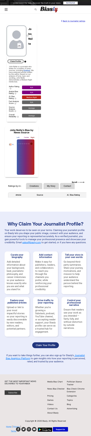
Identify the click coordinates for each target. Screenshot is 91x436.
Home (8, 426)
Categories (72, 396)
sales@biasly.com (31, 242)
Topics (70, 400)
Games (50, 400)
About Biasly (53, 413)
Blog (69, 404)
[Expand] (6, 9)
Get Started (70, 3)
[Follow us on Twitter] (23, 429)
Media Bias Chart (55, 381)
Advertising (72, 408)
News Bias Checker (56, 389)
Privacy (16, 426)
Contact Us (52, 408)
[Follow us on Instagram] (29, 429)
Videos (50, 404)
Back (74, 21)
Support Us (60, 429)
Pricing (50, 396)
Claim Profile (15, 61)
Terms (13, 431)
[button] (36, 9)
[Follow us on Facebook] (18, 429)
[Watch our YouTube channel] (34, 429)
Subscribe (12, 392)
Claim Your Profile (45, 345)
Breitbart (27, 70)
